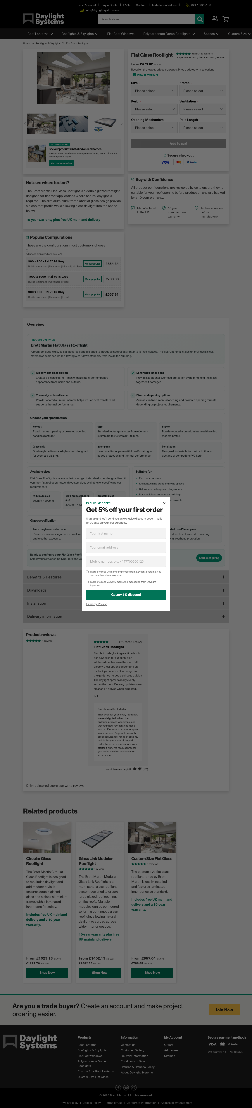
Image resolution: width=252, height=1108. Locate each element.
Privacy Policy (96, 603)
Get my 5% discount (126, 594)
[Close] (164, 503)
